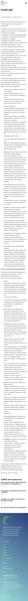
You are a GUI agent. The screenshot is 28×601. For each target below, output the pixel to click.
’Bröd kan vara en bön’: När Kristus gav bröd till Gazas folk (13, 500)
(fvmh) (5, 97)
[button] (26, 3)
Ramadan (8, 17)
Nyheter (5, 553)
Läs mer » (4, 486)
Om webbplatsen (7, 558)
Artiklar (5, 550)
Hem (4, 544)
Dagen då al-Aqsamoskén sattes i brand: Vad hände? (13, 491)
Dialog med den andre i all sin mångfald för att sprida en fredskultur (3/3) (13, 483)
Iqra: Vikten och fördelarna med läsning (13, 507)
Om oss (5, 547)
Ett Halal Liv (6, 555)
